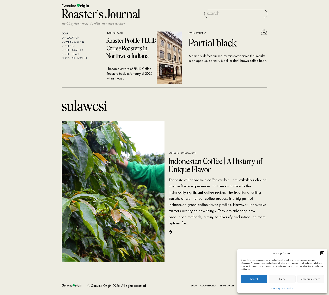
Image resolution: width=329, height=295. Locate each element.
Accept (254, 279)
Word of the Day (197, 33)
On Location (188, 152)
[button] (322, 253)
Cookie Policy (275, 288)
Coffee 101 (174, 152)
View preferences (310, 279)
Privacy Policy (287, 288)
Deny (282, 279)
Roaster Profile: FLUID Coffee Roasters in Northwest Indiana (131, 48)
